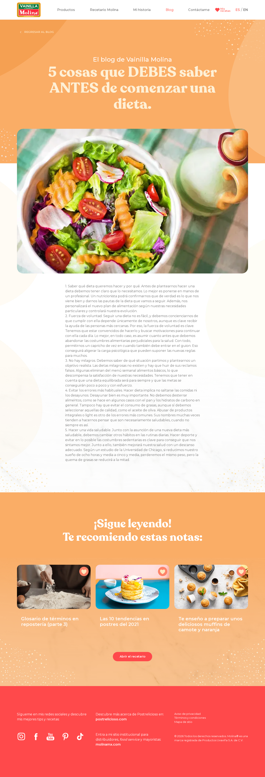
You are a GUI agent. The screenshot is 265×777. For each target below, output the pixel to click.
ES (238, 10)
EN (245, 10)
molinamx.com (108, 744)
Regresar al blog (38, 31)
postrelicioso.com (111, 719)
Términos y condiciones (190, 717)
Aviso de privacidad (187, 713)
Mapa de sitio (183, 721)
